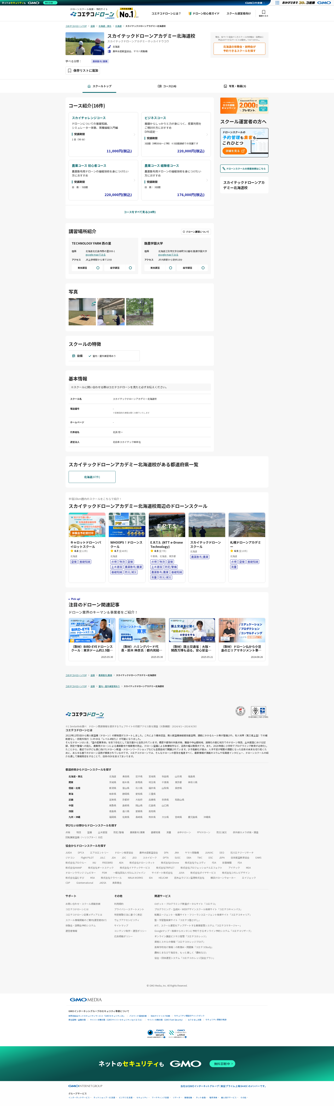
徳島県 (112, 811)
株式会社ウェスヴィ (195, 862)
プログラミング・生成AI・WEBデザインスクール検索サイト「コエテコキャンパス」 (198, 909)
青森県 (125, 776)
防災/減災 (221, 832)
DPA (166, 852)
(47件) (92, 477)
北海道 (112, 776)
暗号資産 (213, 1097)
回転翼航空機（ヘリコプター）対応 (84, 837)
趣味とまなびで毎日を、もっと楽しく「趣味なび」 (181, 952)
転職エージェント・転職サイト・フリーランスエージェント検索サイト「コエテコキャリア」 (203, 914)
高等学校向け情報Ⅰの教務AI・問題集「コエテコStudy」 (184, 947)
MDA (248, 867)
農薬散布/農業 (100, 61)
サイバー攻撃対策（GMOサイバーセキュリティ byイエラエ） (116, 1019)
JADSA (102, 882)
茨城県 (112, 782)
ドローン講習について (197, 231)
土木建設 (102, 832)
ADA (121, 862)
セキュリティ (142, 1097)
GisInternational (84, 882)
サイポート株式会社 (162, 872)
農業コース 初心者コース (89, 165)
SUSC (178, 857)
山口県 (165, 805)
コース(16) (169, 86)
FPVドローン (203, 832)
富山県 (125, 788)
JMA (177, 852)
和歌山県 (179, 799)
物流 (78, 832)
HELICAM (163, 877)
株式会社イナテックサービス (135, 867)
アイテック (234, 867)
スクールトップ (102, 86)
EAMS (258, 857)
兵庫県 (152, 799)
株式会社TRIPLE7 (165, 867)
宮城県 (152, 776)
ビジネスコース (155, 117)
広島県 (152, 805)
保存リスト (263, 15)
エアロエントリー (99, 852)
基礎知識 (155, 832)
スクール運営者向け (239, 13)
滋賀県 (112, 799)
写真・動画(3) (237, 86)
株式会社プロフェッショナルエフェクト (201, 867)
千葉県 (165, 782)
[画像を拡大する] (82, 312)
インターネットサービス (79, 1097)
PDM (104, 872)
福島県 (191, 776)
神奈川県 (192, 782)
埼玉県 (152, 782)
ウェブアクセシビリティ (126, 920)
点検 (68, 832)
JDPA (222, 857)
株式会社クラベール (111, 877)
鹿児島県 (192, 817)
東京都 (178, 782)
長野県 (178, 788)
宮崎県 (178, 817)
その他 (243, 1097)
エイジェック (249, 877)
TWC (199, 857)
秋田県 (165, 776)
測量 (168, 832)
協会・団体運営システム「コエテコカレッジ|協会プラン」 (184, 957)
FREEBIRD (107, 862)
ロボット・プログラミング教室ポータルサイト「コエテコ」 (185, 903)
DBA (189, 857)
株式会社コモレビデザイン (236, 872)
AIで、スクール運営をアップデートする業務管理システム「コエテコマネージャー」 (198, 925)
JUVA (181, 872)
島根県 (125, 805)
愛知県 (138, 793)
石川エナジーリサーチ (242, 852)
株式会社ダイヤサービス (203, 872)
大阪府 (138, 799)
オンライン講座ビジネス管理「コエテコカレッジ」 (181, 936)
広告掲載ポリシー (123, 936)
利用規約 (119, 903)
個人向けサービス (229, 1097)
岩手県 (138, 776)
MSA (92, 877)
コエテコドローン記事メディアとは (84, 914)
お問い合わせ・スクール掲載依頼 (83, 903)
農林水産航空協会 (148, 852)
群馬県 (138, 782)
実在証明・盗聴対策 (77, 1019)
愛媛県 (138, 811)
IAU (94, 862)
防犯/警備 (118, 832)
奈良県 (165, 799)
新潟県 (112, 788)
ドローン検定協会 (124, 852)
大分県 (165, 817)
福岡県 (112, 817)
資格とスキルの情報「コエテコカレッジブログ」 (179, 941)
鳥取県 (112, 805)
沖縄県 (207, 817)
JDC (124, 857)
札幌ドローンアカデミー (245, 544)
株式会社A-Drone (170, 862)
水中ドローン (184, 832)
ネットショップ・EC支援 (104, 1097)
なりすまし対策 (194, 1019)
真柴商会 (117, 882)
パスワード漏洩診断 (138, 1015)
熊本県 (152, 817)
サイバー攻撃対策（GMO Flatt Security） (165, 1019)
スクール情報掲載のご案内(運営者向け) (86, 920)
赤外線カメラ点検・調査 (245, 832)
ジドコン (70, 857)
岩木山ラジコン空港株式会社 (189, 877)
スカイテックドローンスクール (205, 544)
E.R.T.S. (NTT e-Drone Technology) (166, 544)
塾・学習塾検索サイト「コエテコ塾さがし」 (177, 920)
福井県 (152, 788)
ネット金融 (201, 1097)
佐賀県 (125, 817)
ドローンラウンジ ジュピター (81, 872)
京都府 (125, 799)
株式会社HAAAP (74, 867)
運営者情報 (71, 930)
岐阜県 (112, 793)
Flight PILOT (87, 857)
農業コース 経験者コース (162, 165)
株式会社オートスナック (101, 867)
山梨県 (165, 788)
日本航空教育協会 (240, 857)
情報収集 (188, 1097)
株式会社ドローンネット (142, 862)
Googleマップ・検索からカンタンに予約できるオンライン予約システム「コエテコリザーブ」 (203, 930)
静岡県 (125, 793)
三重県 (152, 793)
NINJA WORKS (135, 877)
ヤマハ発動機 (192, 852)
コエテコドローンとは (77, 909)
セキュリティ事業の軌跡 (216, 1019)
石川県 (138, 788)
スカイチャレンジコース (89, 117)
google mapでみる (96, 254)
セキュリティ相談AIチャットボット (189, 1015)
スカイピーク (150, 857)
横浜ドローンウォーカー (223, 877)
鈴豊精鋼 (227, 862)
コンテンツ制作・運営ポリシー (130, 930)
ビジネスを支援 (126, 1097)
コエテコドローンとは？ (166, 13)
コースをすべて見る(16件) (140, 212)
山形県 (178, 776)
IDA (151, 877)
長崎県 (138, 817)
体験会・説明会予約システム (81, 925)
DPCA (81, 852)
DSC (211, 857)
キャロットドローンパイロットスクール (85, 544)
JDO (134, 857)
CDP (68, 882)
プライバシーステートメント (129, 909)
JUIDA (69, 852)
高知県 (152, 811)
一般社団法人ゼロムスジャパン (129, 872)
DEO (222, 852)
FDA (214, 862)
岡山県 (138, 805)
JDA (114, 857)
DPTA (166, 857)
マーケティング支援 (160, 1097)
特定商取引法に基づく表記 (128, 914)
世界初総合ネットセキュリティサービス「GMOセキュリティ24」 (96, 1015)
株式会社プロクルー (76, 862)
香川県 (125, 811)
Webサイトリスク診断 (160, 1015)
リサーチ (177, 1097)
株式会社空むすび (75, 877)
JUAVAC (209, 852)
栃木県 (125, 782)
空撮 (89, 832)
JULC (102, 857)
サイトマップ (121, 925)
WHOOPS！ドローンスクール (126, 544)
